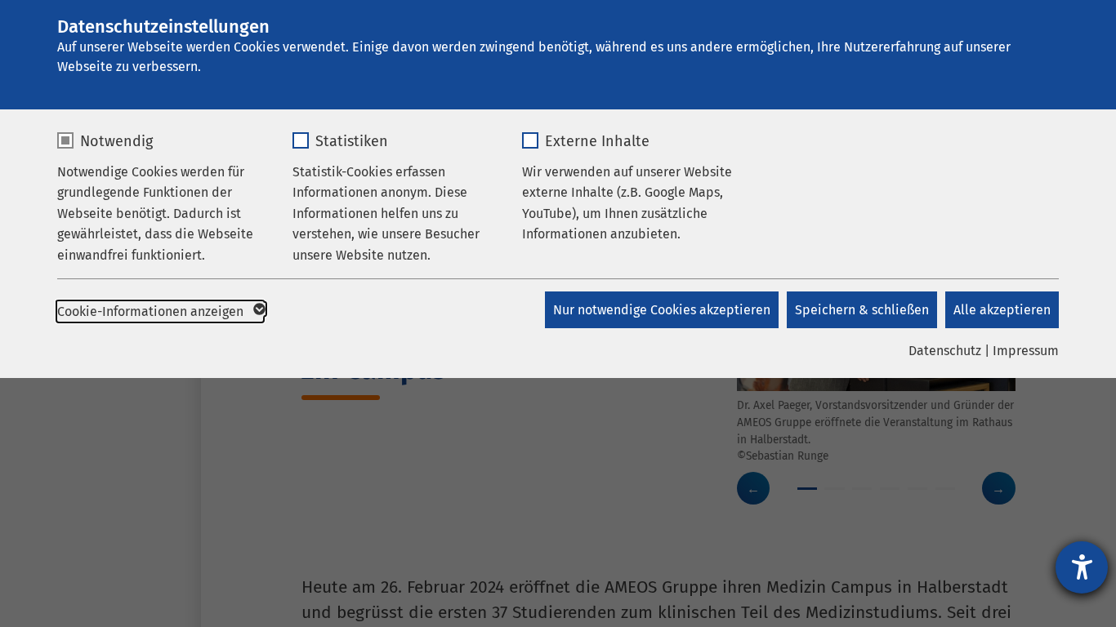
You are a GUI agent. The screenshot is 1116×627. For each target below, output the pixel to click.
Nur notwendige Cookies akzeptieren (661, 310)
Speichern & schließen (862, 310)
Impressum (1026, 350)
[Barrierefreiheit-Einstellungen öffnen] (1082, 567)
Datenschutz (944, 350)
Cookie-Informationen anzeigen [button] (152, 311)
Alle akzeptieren (1002, 310)
